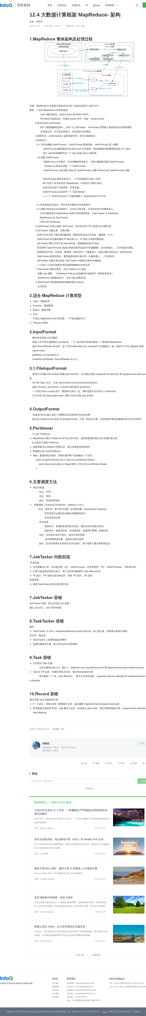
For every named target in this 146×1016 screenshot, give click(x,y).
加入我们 (55, 993)
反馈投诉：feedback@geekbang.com (81, 990)
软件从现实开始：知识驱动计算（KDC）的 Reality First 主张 (69, 839)
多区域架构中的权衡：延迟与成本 (53, 897)
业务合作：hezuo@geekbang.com (80, 987)
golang (96, 5)
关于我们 (55, 983)
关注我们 (55, 997)
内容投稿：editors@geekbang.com (80, 983)
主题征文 (76, 5)
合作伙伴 (55, 990)
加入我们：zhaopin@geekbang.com (81, 993)
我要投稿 (55, 987)
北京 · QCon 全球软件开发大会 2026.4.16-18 (126, 983)
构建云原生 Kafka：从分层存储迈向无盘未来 (59, 926)
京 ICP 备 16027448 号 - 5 (91, 1012)
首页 (49, 5)
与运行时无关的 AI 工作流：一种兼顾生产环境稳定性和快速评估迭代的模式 (71, 812)
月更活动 (61, 5)
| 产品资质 (136, 1012)
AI (87, 5)
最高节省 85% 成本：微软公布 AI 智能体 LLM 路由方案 (65, 868)
